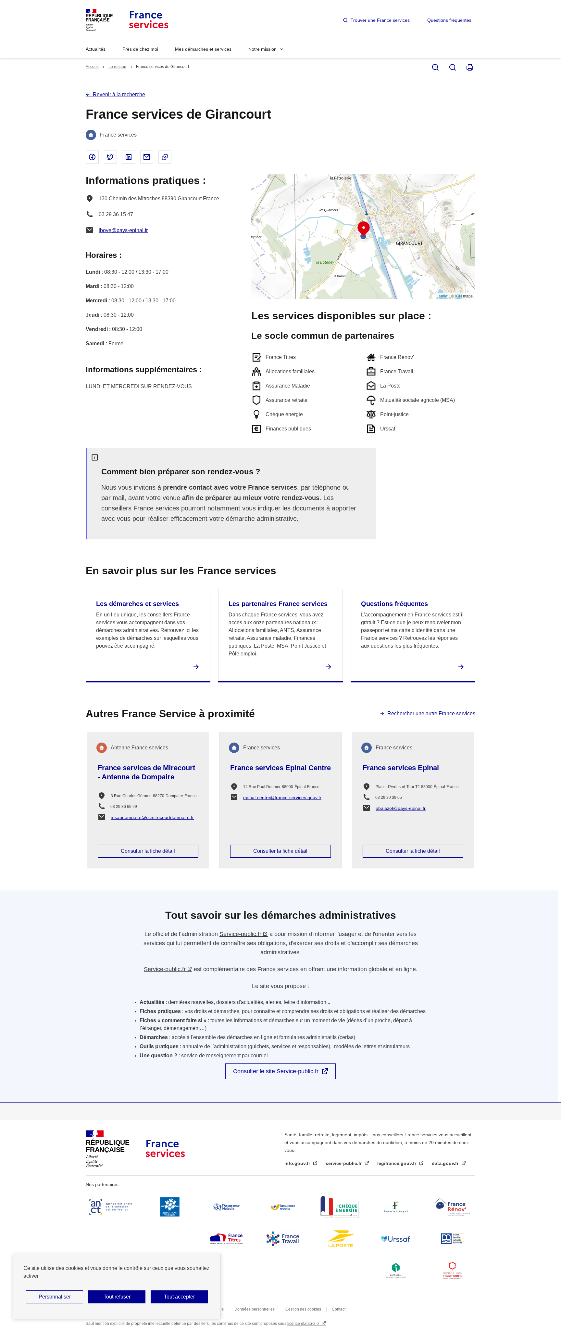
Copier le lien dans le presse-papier (164, 157)
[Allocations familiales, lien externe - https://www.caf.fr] (170, 1206)
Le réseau (117, 66)
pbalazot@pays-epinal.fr (401, 808)
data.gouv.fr (446, 1163)
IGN (458, 295)
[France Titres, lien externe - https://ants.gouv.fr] (226, 1238)
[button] (363, 229)
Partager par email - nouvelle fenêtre (146, 157)
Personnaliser (55, 1296)
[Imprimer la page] (469, 67)
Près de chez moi (140, 49)
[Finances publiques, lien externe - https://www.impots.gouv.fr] (396, 1206)
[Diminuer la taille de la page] (452, 67)
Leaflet (442, 295)
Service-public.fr (240, 934)
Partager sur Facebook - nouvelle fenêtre (92, 157)
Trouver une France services (380, 20)
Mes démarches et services (203, 49)
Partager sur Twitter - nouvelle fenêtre (110, 157)
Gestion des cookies (303, 1309)
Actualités (96, 49)
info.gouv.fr (297, 1163)
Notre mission (262, 49)
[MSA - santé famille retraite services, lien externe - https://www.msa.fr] (452, 1238)
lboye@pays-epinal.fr (123, 230)
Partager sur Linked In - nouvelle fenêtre (128, 157)
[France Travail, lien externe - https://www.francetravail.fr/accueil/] (283, 1238)
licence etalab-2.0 (303, 1323)
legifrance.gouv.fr (397, 1163)
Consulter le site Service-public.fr (275, 1071)
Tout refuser (117, 1296)
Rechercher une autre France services (431, 713)
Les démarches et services (137, 603)
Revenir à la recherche (119, 94)
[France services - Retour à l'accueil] (148, 20)
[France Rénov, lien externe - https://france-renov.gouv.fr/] (452, 1206)
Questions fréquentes (449, 20)
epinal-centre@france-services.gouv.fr (282, 797)
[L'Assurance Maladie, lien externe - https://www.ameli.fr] (226, 1206)
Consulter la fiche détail (148, 851)
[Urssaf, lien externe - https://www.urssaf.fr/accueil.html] (396, 1238)
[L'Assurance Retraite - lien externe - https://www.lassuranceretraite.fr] (283, 1206)
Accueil (92, 66)
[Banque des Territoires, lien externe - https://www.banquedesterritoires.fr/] (452, 1270)
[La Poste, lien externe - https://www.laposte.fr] (339, 1238)
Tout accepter (179, 1296)
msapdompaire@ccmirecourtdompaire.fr (152, 817)
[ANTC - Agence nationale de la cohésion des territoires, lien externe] (112, 1206)
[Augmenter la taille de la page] (435, 67)
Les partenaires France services (278, 603)
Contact (338, 1309)
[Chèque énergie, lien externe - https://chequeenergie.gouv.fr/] (339, 1206)
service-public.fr (344, 1163)
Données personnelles (254, 1309)
